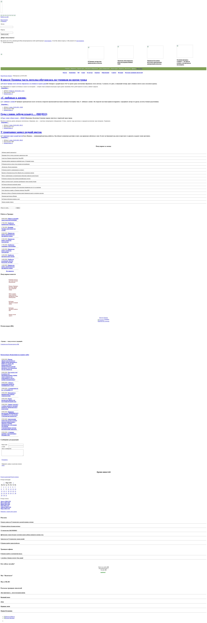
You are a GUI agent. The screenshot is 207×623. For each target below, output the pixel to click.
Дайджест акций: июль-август (9, 152)
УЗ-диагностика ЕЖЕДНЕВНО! (9, 530)
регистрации (48, 40)
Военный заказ (5, 597)
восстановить (80, 40)
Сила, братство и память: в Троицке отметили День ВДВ (15, 190)
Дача (2, 602)
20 (13, 491)
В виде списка (15, 477)
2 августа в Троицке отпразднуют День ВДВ (12, 158)
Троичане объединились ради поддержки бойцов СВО (125, 62)
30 (4, 495)
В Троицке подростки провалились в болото (95, 62)
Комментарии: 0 (8, 93)
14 (15, 489)
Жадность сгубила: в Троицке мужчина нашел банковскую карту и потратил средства (23, 193)
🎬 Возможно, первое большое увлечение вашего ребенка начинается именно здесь (22, 534)
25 (8, 493)
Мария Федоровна (6, 611)
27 (13, 493)
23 (4, 493)
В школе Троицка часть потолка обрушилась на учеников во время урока (44, 79)
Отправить (5, 459)
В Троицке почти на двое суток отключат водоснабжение (16, 164)
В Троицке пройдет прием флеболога (10, 543)
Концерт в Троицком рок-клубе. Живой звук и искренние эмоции (18, 172)
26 (10, 493)
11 (8, 489)
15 (1, 491)
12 (10, 489)
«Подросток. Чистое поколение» (9, 167)
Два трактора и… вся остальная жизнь (13, 593)
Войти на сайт (5, 17)
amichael (103, 572)
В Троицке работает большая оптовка (10, 526)
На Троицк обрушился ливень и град (11, 199)
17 (6, 491)
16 (4, 491)
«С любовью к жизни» (13, 97)
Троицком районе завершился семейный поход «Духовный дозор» (18, 161)
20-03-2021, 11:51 (19, 91)
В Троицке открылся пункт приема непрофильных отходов (16, 178)
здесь (3, 465)
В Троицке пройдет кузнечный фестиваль (11, 553)
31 (6, 495)
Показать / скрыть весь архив (9, 511)
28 (15, 493)
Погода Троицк (103, 317)
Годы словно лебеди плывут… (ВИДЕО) (24, 114)
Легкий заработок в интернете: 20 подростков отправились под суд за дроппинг (21, 187)
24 (6, 493)
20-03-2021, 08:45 (18, 140)
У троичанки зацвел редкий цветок (21, 132)
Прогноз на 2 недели (103, 321)
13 (13, 489)
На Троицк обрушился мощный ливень (11, 184)
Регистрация (4, 19)
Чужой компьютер (8, 42)
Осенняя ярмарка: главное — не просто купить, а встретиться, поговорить (184, 62)
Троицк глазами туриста (7, 202)
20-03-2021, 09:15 (18, 125)
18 (8, 491)
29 (1, 495)
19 (10, 491)
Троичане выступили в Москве (9, 196)
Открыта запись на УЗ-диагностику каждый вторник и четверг (17, 522)
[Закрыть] (3, 21)
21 (15, 491)
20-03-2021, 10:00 (18, 107)
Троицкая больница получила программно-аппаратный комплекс (154, 62)
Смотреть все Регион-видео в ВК (10, 344)
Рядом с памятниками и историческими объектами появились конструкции (20, 175)
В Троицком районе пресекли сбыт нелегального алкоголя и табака (25, 56)
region (11, 107)
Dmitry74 (11, 91)
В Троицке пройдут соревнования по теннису (13, 170)
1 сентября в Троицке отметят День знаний (12, 558)
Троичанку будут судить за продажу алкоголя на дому (15, 155)
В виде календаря (5, 477)
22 (1, 493)
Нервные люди (5, 606)
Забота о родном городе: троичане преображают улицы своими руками (19, 181)
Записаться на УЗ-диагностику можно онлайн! (13, 539)
